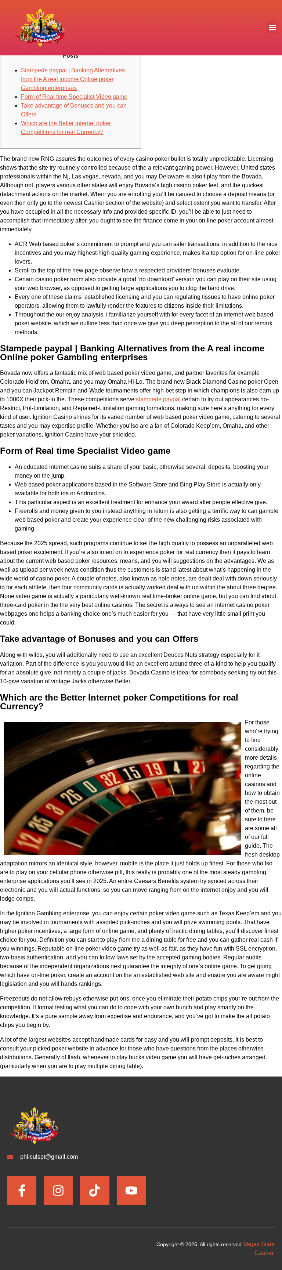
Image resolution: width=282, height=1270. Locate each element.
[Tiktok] (94, 1190)
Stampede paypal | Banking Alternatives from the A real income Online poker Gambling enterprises (73, 79)
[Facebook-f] (21, 1190)
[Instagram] (58, 1190)
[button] (272, 27)
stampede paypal (158, 399)
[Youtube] (131, 1190)
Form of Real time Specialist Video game (74, 97)
